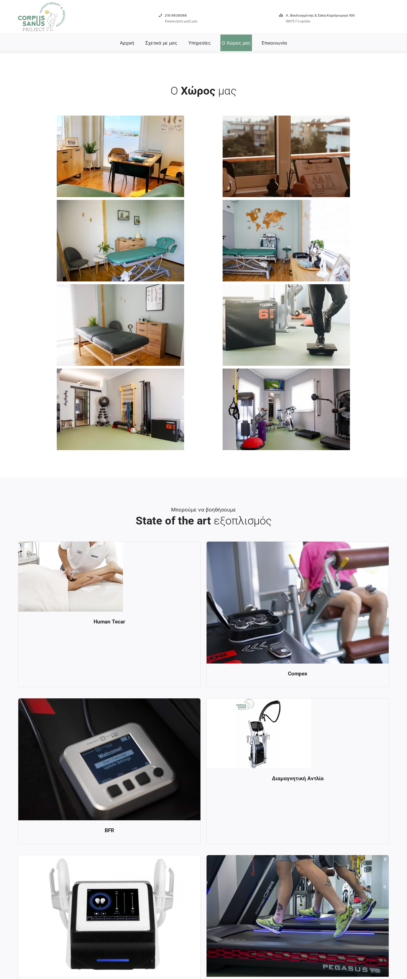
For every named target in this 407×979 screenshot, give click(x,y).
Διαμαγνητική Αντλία (298, 778)
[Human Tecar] (70, 546)
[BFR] (109, 703)
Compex (297, 673)
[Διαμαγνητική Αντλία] (259, 703)
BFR (109, 830)
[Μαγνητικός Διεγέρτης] (109, 859)
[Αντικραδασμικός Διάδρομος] (298, 859)
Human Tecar (109, 621)
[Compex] (298, 546)
